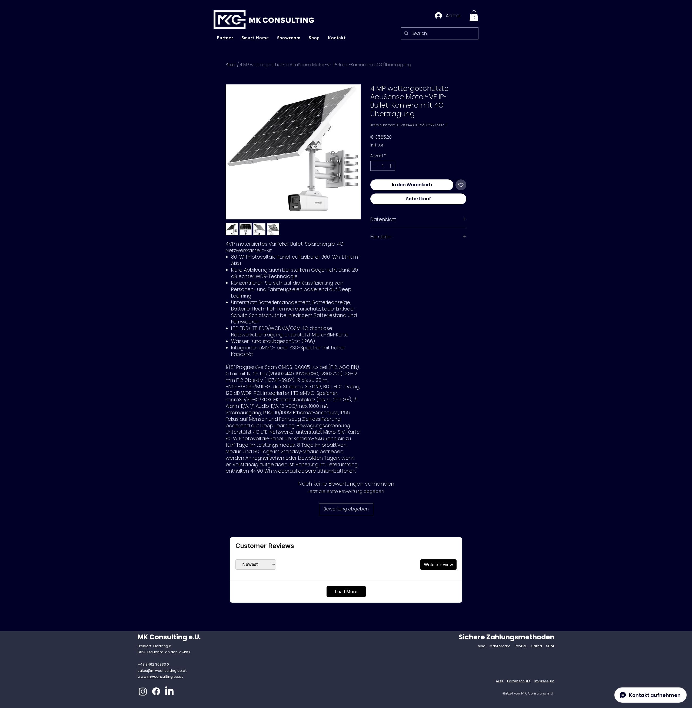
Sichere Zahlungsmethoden (506, 637)
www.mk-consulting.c (157, 676)
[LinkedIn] (169, 691)
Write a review (438, 564)
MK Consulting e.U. (169, 637)
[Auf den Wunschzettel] (460, 184)
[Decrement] (374, 166)
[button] (473, 15)
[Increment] (391, 166)
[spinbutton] (383, 166)
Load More (346, 591)
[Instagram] (143, 691)
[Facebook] (156, 691)
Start (231, 65)
